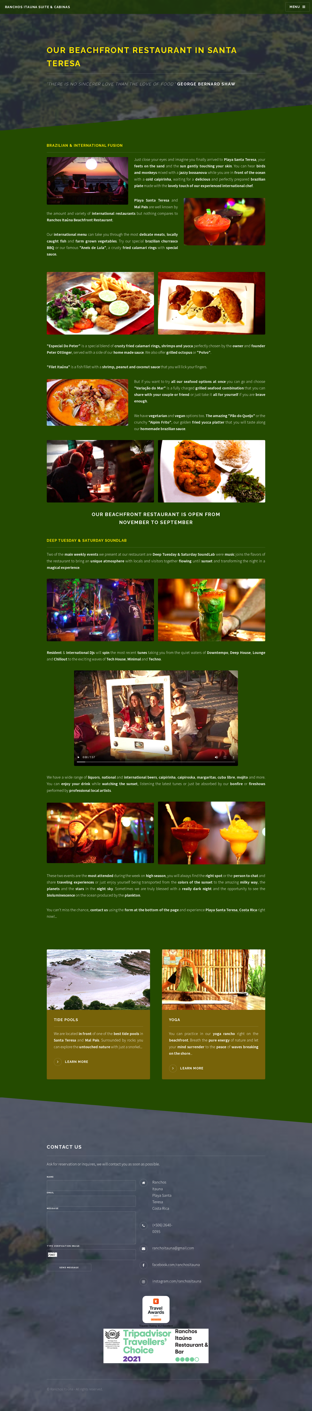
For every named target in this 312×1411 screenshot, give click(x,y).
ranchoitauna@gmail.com (173, 1248)
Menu (295, 7)
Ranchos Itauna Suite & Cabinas (37, 7)
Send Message (69, 1267)
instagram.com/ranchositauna (176, 1281)
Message (52, 1208)
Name (50, 1177)
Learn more (76, 1062)
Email (50, 1192)
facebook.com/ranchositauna (176, 1264)
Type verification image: (63, 1246)
